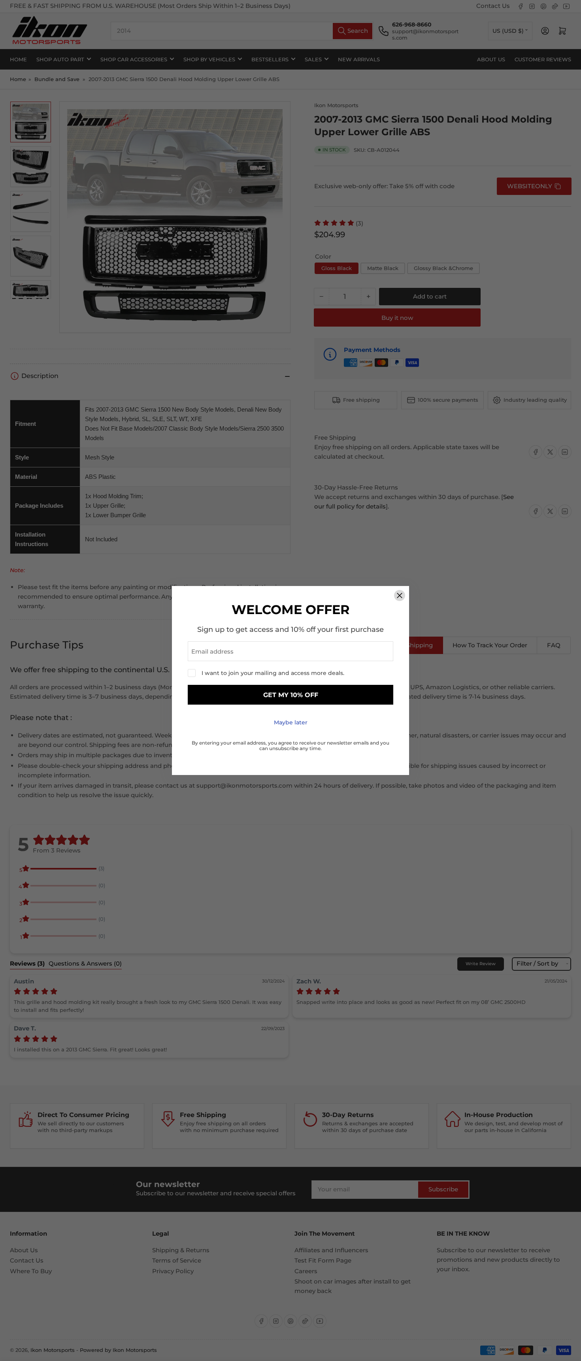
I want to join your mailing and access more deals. (273, 673)
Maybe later (290, 722)
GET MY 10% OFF (290, 695)
